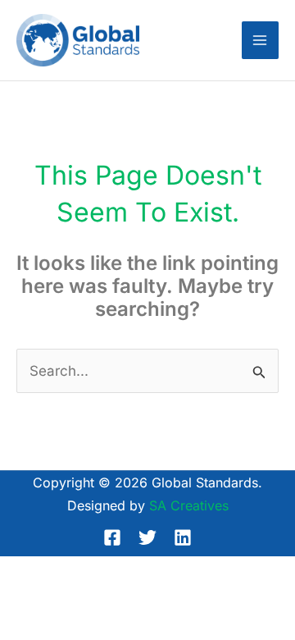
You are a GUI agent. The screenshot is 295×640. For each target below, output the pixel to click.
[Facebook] (112, 537)
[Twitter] (147, 537)
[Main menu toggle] (260, 40)
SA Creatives (189, 505)
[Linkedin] (183, 537)
